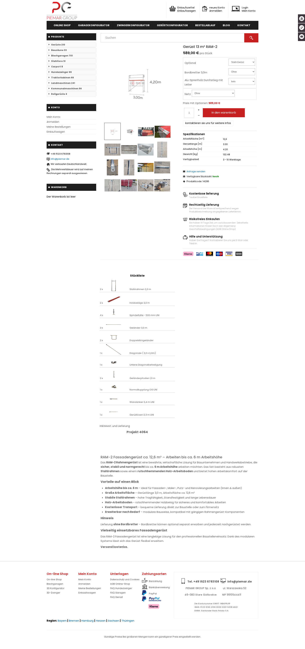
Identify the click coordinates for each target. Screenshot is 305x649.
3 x (101, 327)
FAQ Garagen (118, 592)
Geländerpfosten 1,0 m (142, 378)
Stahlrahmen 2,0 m (140, 289)
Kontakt (243, 25)
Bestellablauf (205, 25)
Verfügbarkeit (191, 159)
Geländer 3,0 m (138, 327)
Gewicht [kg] (190, 154)
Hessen (101, 620)
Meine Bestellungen (59, 127)
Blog (226, 25)
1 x (101, 353)
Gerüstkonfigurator (172, 25)
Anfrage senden (196, 171)
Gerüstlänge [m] (192, 144)
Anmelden (53, 122)
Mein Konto (53, 117)
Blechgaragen (55, 584)
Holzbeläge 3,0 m (140, 303)
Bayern (62, 620)
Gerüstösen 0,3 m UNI (142, 414)
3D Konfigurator (55, 588)
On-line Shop (54, 579)
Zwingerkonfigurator (133, 25)
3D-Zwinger (53, 592)
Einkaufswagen (56, 132)
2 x (101, 289)
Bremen (74, 620)
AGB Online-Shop (120, 584)
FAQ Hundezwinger (121, 588)
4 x (101, 315)
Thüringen (127, 620)
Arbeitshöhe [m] (192, 149)
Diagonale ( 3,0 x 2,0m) (143, 353)
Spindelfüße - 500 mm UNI (144, 315)
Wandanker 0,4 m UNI (142, 402)
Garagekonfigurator (93, 25)
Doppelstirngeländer (142, 340)
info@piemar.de (60, 159)
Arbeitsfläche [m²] (193, 138)
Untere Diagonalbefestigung (146, 364)
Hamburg (87, 620)
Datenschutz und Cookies (124, 579)
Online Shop (62, 25)
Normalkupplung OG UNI (143, 389)
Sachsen (113, 620)
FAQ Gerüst (116, 597)
